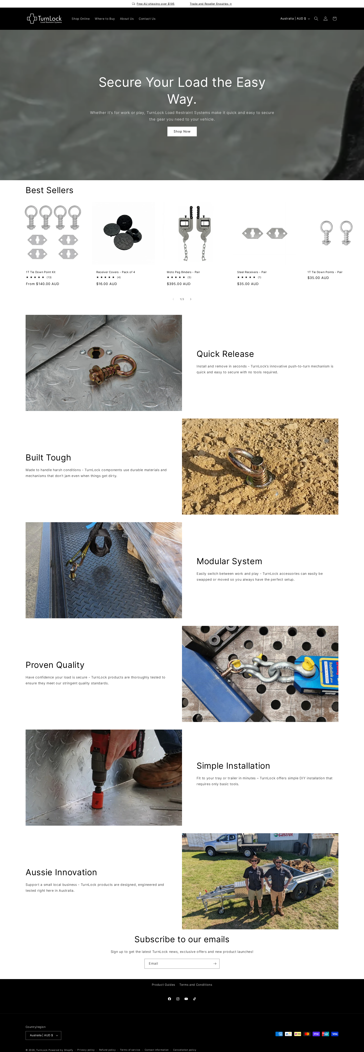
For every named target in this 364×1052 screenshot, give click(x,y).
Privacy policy (86, 1049)
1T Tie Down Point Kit (41, 272)
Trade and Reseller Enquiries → (211, 3)
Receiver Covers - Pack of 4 (115, 272)
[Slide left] (173, 299)
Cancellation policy (184, 1049)
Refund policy (107, 1049)
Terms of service (130, 1049)
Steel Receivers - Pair (252, 272)
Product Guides (163, 984)
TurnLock (42, 1049)
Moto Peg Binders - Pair (183, 272)
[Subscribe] (214, 964)
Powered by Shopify (61, 1049)
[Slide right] (191, 299)
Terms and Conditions (195, 984)
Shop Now (182, 131)
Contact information (157, 1049)
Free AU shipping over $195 (156, 3)
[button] (316, 18)
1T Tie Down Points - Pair (325, 272)
